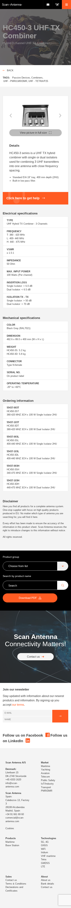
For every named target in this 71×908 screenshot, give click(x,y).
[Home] (21, 4)
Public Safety (48, 780)
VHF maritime (48, 856)
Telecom (45, 776)
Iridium (44, 852)
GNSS (44, 845)
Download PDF (28, 597)
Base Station (12, 845)
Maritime (45, 766)
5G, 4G (45, 842)
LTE (43, 866)
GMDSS (45, 863)
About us (45, 880)
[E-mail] (47, 4)
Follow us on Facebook (23, 735)
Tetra (43, 859)
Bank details (47, 883)
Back (9, 70)
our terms (18, 704)
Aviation (45, 773)
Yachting (45, 769)
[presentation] (10, 115)
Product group (11, 556)
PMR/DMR (46, 790)
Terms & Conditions (15, 883)
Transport (46, 787)
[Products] (57, 4)
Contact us (33, 656)
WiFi (43, 849)
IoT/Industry (47, 783)
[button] (66, 4)
